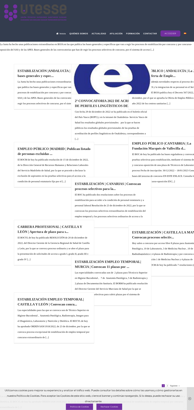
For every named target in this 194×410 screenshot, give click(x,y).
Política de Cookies (79, 406)
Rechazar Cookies (109, 406)
